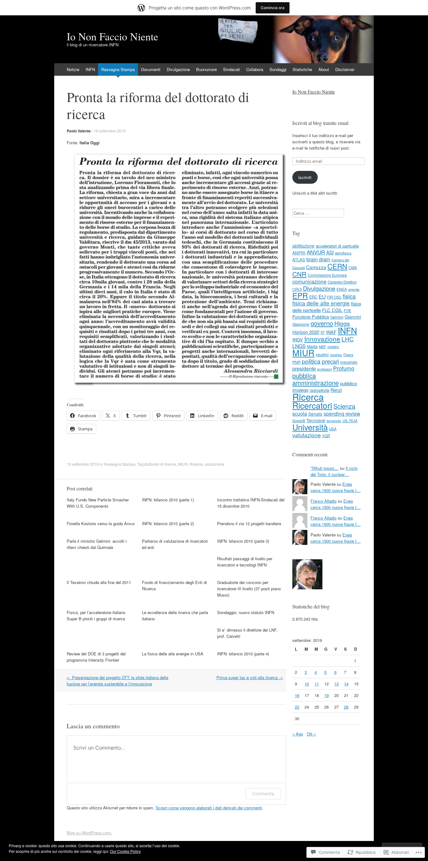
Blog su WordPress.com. (89, 833)
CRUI (297, 289)
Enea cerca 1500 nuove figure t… (336, 487)
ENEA (342, 289)
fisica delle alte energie (321, 303)
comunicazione (309, 281)
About (323, 69)
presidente (304, 368)
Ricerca (196, 464)
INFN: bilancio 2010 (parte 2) (168, 523)
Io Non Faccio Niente (313, 91)
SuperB (298, 420)
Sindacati (231, 69)
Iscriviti (304, 177)
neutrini (322, 354)
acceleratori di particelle (337, 246)
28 (346, 707)
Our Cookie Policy (125, 851)
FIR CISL (334, 297)
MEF (322, 346)
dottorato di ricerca (160, 464)
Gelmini (336, 317)
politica (311, 361)
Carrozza (316, 267)
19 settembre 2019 (110, 130)
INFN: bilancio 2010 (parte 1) (168, 500)
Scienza (344, 406)
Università (310, 427)
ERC (313, 297)
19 (326, 695)
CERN (337, 266)
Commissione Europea (327, 275)
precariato (349, 362)
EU (322, 296)
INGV (297, 339)
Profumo (343, 368)
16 (297, 695)
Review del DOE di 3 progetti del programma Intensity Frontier (96, 657)
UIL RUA (350, 420)
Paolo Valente (79, 131)
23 (297, 707)
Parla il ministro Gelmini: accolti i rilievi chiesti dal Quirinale (97, 544)
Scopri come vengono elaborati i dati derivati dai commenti (209, 808)
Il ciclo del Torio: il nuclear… (334, 471)
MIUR (183, 464)
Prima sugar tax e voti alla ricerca (250, 677)
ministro (333, 346)
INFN (90, 69)
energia (353, 289)
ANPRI (298, 253)
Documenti (150, 69)
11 (317, 684)
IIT (323, 332)
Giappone (300, 324)
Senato (315, 414)
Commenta (263, 793)
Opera (348, 354)
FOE (347, 310)
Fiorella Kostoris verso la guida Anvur (101, 523)
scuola (299, 413)
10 (307, 684)
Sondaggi (277, 69)
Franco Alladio (324, 501)
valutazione (214, 464)
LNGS (299, 346)
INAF (331, 332)
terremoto (333, 420)
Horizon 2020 (305, 332)
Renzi (336, 390)
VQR (326, 435)
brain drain (318, 259)
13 (336, 684)
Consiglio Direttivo (342, 281)
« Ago (297, 734)
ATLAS (298, 260)
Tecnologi (315, 420)
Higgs (342, 323)
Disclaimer (344, 69)
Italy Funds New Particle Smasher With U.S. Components (98, 503)
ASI (330, 252)
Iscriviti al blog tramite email (320, 123)
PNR (296, 362)
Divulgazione (178, 69)
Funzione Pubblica (310, 316)
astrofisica (343, 252)
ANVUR (316, 252)
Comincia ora (272, 7)
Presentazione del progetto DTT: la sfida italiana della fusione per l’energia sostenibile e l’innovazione (117, 680)
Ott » (311, 734)
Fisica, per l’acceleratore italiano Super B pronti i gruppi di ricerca (96, 615)
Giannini (353, 317)
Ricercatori (312, 405)
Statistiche (302, 69)
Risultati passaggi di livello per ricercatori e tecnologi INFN (244, 562)
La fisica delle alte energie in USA (172, 654)
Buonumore (206, 69)
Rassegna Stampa (118, 69)
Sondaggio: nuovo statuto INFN (245, 612)
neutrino (336, 354)
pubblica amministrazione (315, 379)
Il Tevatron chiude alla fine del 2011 (99, 582)
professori (324, 369)
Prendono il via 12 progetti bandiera (249, 523)
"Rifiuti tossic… (325, 468)
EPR (300, 295)
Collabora (254, 69)
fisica (349, 296)
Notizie (73, 69)
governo (322, 323)
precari (330, 361)
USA (333, 428)
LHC (348, 339)
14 (346, 684)
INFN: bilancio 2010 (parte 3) (243, 541)
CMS (352, 267)
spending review (342, 413)
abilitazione (303, 246)
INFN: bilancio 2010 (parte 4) (243, 654)
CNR (299, 274)
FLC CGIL (332, 310)
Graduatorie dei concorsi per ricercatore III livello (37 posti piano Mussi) (249, 588)
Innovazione (322, 338)
